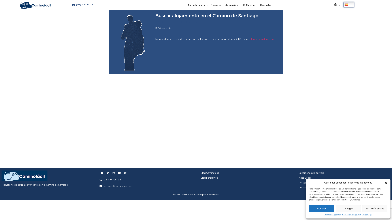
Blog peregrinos (209, 177)
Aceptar (321, 208)
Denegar (348, 208)
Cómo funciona (196, 5)
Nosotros (216, 5)
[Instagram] (113, 172)
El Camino (249, 5)
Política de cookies (332, 215)
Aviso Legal (367, 215)
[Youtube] (119, 172)
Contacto (265, 5)
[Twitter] (107, 172)
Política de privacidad (351, 215)
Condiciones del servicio (311, 173)
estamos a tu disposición (262, 39)
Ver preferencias (375, 208)
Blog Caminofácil (210, 173)
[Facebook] (102, 172)
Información (231, 5)
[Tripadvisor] (125, 172)
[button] (385, 182)
